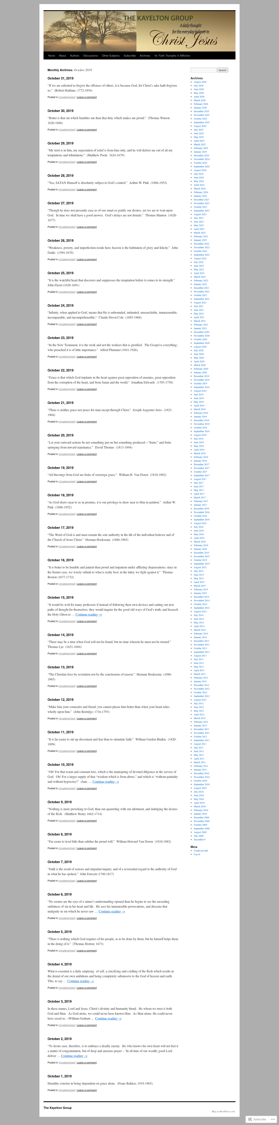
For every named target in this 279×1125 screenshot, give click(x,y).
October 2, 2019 (60, 1038)
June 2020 (199, 354)
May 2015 (199, 578)
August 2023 (200, 214)
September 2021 (202, 298)
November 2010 (202, 776)
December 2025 (201, 111)
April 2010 (199, 802)
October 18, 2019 (61, 495)
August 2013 (200, 655)
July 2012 (198, 703)
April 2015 (199, 582)
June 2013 (199, 662)
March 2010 (200, 806)
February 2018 (201, 456)
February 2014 (201, 633)
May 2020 (199, 357)
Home (51, 55)
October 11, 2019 (61, 732)
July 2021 (198, 306)
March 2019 (200, 409)
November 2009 (202, 821)
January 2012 (200, 725)
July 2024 (198, 173)
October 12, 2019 (61, 699)
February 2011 (201, 765)
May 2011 (199, 754)
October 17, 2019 (61, 527)
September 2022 (202, 254)
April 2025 (199, 140)
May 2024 (199, 181)
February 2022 (201, 280)
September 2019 (202, 387)
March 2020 (200, 365)
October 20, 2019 (61, 435)
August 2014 (200, 611)
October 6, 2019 (60, 894)
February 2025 (201, 148)
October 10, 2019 (61, 764)
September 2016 (202, 519)
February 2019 (201, 412)
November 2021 (202, 291)
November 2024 (202, 159)
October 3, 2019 (60, 1001)
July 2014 (198, 615)
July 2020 (198, 350)
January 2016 (200, 548)
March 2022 (200, 276)
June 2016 (199, 530)
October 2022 (200, 251)
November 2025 (202, 114)
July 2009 (198, 835)
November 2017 (202, 468)
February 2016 (201, 545)
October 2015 (200, 559)
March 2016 (200, 541)
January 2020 (200, 372)
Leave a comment (87, 97)
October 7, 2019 (60, 861)
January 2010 (200, 813)
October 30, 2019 (61, 110)
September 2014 (202, 607)
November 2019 (202, 379)
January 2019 (200, 416)
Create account (201, 850)
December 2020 (201, 331)
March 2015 (200, 585)
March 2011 (200, 762)
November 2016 (202, 512)
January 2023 (200, 240)
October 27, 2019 (61, 203)
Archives (145, 55)
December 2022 (201, 243)
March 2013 (200, 673)
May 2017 (199, 490)
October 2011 (200, 736)
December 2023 (201, 199)
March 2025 (200, 144)
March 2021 (200, 320)
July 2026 (198, 85)
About (62, 55)
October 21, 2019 (61, 402)
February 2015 (201, 589)
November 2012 (202, 688)
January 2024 (200, 195)
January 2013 (200, 681)
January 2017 (200, 504)
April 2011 (199, 758)
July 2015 (198, 571)
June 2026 (199, 89)
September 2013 (202, 651)
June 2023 (199, 221)
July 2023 (198, 217)
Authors (74, 55)
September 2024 (202, 166)
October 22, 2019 (61, 370)
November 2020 (202, 335)
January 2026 (200, 107)
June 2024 (199, 177)
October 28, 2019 (61, 175)
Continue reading (89, 614)
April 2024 (199, 184)
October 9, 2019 (60, 802)
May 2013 (199, 666)
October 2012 (200, 692)
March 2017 (200, 497)
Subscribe (130, 55)
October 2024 (200, 162)
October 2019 (200, 383)
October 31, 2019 (61, 78)
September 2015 (202, 563)
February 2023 (201, 236)
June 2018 (199, 442)
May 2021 (199, 313)
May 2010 (199, 799)
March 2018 (200, 453)
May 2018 (199, 445)
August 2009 (200, 832)
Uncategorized (67, 97)
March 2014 (200, 629)
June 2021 (199, 309)
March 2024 (200, 188)
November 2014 (202, 600)
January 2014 (200, 637)
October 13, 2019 (61, 667)
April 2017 (199, 493)
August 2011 (200, 743)
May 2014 (199, 622)
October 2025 (200, 118)
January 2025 (200, 151)
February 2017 (201, 501)
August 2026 (200, 81)
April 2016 (199, 537)
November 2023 (202, 203)
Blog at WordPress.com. (223, 1111)
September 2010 (202, 784)
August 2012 (200, 699)
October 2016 (200, 515)
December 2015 (201, 552)
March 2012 (200, 718)
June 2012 (199, 707)
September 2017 (202, 475)
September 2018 (202, 431)
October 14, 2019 (61, 634)
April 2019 (199, 405)
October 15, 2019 (61, 597)
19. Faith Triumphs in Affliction (172, 55)
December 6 (199, 839)
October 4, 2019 (60, 964)
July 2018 (198, 438)
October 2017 (200, 471)
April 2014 (199, 626)
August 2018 (200, 434)
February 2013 (201, 677)
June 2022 (199, 265)
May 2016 (199, 534)
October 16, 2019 (61, 560)
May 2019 (199, 401)
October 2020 (200, 339)
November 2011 (202, 732)
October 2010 (200, 780)
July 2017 (198, 482)
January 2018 (200, 460)
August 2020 (200, 346)
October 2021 (200, 295)
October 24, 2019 (61, 305)
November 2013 (202, 644)
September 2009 (202, 828)
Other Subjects (111, 55)
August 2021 (200, 302)
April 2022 (199, 273)
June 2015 (199, 574)
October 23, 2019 (61, 337)
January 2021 (200, 328)
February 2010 (201, 810)
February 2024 (201, 192)
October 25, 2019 (61, 273)
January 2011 (200, 769)
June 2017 (199, 486)
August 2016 (200, 523)
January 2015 (200, 593)
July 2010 (198, 791)
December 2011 (201, 729)
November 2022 (202, 247)
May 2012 (199, 710)
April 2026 (199, 96)
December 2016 (201, 508)
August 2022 (200, 258)
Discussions (90, 55)
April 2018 (199, 449)
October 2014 (200, 604)
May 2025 (199, 137)
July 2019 (198, 394)
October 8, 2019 (60, 834)
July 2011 (198, 747)
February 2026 (201, 103)
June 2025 (199, 133)
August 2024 (200, 170)
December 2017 (201, 464)
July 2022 (198, 262)
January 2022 (200, 284)
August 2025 (200, 125)
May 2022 (199, 269)
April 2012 (199, 714)
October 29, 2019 (61, 143)
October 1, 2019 (60, 1076)
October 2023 (200, 206)
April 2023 (199, 228)
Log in (197, 854)
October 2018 (200, 427)
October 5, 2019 (60, 931)
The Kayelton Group (58, 1108)
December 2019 (201, 376)
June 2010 (199, 795)
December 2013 (201, 640)
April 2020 (199, 361)
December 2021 (201, 287)
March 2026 (200, 100)
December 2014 (201, 596)
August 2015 (200, 567)
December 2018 (201, 420)
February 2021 (201, 324)
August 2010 (200, 788)
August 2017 (200, 479)
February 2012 (201, 721)
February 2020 (201, 368)
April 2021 (199, 317)
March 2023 (200, 232)
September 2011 (202, 740)
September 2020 (202, 342)
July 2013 (198, 659)
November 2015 (202, 556)
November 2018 (202, 423)
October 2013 (200, 648)
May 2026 (199, 92)
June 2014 (199, 618)
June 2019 (199, 398)
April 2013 (199, 670)
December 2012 (201, 685)
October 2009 (200, 824)
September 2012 (202, 696)
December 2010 (201, 773)
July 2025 (198, 129)
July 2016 (198, 526)
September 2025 (202, 122)
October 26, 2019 (61, 240)
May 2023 (199, 225)
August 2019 (200, 390)
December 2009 (201, 817)
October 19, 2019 (61, 467)
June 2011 (199, 751)
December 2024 (201, 155)
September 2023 (202, 210)
